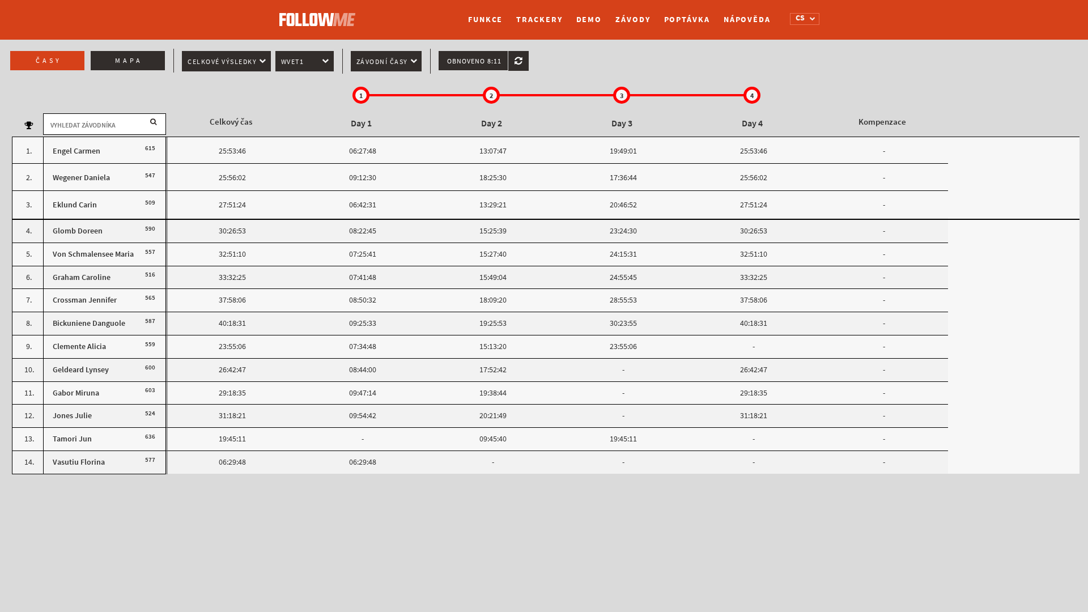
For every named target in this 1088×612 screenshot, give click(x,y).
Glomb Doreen (78, 231)
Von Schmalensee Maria (93, 254)
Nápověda (747, 19)
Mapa (129, 60)
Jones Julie (72, 415)
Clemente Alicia (79, 346)
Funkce (485, 19)
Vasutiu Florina (79, 462)
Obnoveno (474, 61)
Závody (632, 19)
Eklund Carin (75, 204)
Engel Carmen (76, 151)
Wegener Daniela (81, 177)
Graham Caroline (81, 277)
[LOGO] (320, 14)
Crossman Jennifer (85, 300)
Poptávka (687, 19)
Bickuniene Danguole (89, 323)
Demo (589, 19)
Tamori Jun (72, 439)
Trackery (539, 19)
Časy (49, 60)
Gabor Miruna (76, 393)
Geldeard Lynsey (81, 369)
